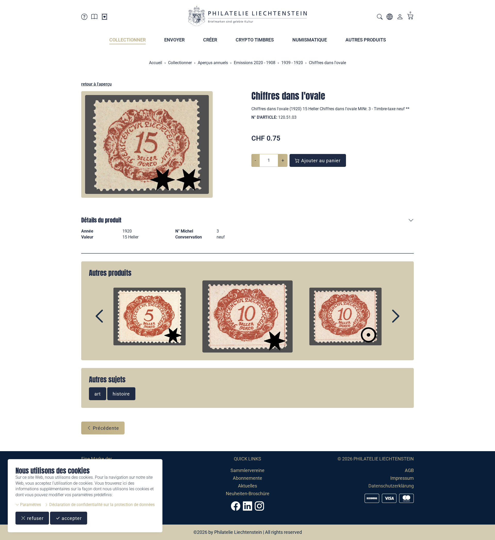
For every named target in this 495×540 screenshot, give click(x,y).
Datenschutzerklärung (391, 485)
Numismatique (309, 39)
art (97, 394)
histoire (121, 394)
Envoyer (174, 39)
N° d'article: (264, 117)
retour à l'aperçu (96, 84)
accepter (71, 518)
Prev (111, 320)
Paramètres (30, 504)
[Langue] (389, 17)
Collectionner (127, 39)
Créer (210, 39)
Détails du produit (101, 220)
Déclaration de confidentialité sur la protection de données (101, 504)
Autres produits (365, 39)
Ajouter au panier (320, 160)
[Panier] (410, 17)
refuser (35, 518)
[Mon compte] (400, 17)
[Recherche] (380, 17)
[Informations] (94, 17)
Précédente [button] (105, 428)
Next (384, 320)
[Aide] (84, 17)
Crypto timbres (255, 39)
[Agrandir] (147, 144)
